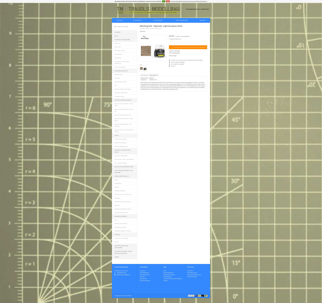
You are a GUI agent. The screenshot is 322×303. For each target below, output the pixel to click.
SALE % (116, 36)
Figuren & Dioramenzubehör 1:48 (122, 115)
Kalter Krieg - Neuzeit (119, 50)
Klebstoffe (117, 205)
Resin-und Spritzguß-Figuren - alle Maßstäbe (122, 125)
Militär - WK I (117, 43)
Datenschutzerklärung (169, 274)
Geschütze (117, 78)
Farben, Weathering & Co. (121, 176)
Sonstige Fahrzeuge (119, 96)
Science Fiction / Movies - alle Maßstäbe (124, 159)
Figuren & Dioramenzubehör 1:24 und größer (123, 104)
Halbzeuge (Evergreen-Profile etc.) (122, 231)
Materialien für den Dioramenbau (122, 201)
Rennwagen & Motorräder (120, 92)
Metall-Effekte (117, 183)
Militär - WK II (117, 47)
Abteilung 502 (176, 53)
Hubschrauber (118, 54)
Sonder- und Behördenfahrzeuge (122, 89)
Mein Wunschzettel (192, 276)
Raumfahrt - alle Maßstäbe (121, 155)
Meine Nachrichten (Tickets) (194, 274)
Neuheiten (117, 32)
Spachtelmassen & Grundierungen (122, 194)
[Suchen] (115, 26)
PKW (115, 85)
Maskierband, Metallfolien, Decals (122, 209)
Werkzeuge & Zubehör (120, 216)
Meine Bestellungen (192, 272)
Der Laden (202, 20)
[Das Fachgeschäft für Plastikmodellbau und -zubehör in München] (149, 9)
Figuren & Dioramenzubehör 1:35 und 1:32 (123, 110)
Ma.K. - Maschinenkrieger (120, 163)
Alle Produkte (137, 20)
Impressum (142, 271)
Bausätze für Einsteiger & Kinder (123, 166)
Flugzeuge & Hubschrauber (122, 39)
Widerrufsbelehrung (168, 272)
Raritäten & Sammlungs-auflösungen (121, 246)
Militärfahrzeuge (118, 74)
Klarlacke (116, 187)
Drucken (173, 66)
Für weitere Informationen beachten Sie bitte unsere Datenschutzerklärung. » (189, 1)
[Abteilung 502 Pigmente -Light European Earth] (153, 48)
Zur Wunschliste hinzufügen (178, 62)
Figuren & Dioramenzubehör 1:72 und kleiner (123, 119)
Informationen (144, 75)
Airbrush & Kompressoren (120, 223)
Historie (116, 242)
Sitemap (166, 280)
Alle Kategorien (158, 20)
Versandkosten (186, 36)
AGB (165, 271)
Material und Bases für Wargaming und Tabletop (124, 130)
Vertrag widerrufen (182, 20)
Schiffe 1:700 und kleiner (120, 142)
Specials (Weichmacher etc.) (121, 212)
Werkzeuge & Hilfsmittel (120, 227)
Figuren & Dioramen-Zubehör (122, 100)
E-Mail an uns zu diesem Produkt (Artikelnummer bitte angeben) (187, 60)
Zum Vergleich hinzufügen (177, 64)
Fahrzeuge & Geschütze (121, 71)
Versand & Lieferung (145, 280)
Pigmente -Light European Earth (153, 28)
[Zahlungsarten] (189, 295)
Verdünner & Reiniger (119, 191)
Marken (116, 257)
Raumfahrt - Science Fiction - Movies (122, 151)
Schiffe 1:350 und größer (120, 139)
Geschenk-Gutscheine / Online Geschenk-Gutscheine (123, 252)
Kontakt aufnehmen (145, 274)
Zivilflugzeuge (117, 58)
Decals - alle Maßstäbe (119, 67)
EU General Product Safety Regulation (173, 278)
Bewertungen (154, 75)
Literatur (117, 234)
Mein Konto (205, 9)
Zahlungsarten (143, 278)
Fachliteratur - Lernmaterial (121, 238)
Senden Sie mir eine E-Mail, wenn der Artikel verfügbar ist (190, 47)
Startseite (120, 20)
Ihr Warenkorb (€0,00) (193, 9)
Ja (163, 1)
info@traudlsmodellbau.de (123, 274)
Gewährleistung (167, 276)
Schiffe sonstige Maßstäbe (121, 146)
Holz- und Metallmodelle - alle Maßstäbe (123, 171)
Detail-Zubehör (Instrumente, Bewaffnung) (121, 62)
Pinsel (115, 220)
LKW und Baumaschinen (120, 82)
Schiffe (116, 135)
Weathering (117, 198)
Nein (168, 1)
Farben (116, 180)
